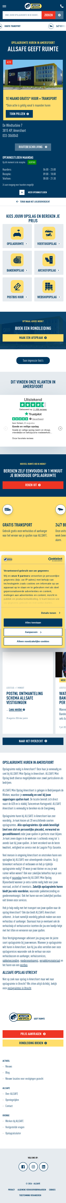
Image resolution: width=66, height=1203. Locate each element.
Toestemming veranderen (30, 1195)
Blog (7, 1072)
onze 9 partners (20, 575)
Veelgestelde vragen (14, 1127)
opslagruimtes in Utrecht (19, 988)
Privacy (11, 1189)
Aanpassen (31, 632)
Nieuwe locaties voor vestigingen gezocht (24, 1078)
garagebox (17, 877)
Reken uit (31, 485)
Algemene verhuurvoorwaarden (32, 1189)
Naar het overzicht (31, 741)
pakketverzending (11, 960)
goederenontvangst (29, 960)
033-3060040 (10, 135)
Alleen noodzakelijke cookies (33, 641)
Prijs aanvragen (31, 1034)
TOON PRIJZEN (17, 114)
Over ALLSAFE (11, 1093)
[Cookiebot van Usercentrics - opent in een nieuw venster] (48, 559)
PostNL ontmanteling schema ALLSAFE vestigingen (24, 698)
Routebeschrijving (31, 147)
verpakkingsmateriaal (50, 960)
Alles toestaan (33, 622)
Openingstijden (12, 1100)
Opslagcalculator (13, 1133)
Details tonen (48, 613)
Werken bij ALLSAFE (14, 1121)
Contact (9, 1106)
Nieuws (8, 1066)
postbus (24, 965)
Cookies (52, 1189)
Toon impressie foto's (33, 360)
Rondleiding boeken (31, 1043)
